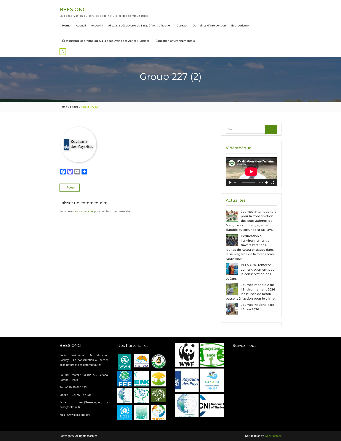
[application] (251, 171)
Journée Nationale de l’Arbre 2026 (257, 307)
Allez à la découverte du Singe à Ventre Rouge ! (139, 25)
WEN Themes (273, 436)
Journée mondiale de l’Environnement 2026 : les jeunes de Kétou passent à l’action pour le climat (251, 291)
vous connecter (84, 211)
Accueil (81, 25)
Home (66, 25)
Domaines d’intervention (209, 25)
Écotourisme (240, 25)
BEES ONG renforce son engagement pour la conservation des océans (251, 271)
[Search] (62, 51)
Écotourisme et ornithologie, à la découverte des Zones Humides (106, 40)
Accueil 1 (97, 25)
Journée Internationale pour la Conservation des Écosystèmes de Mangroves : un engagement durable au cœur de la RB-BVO (251, 221)
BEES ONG (73, 9)
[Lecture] (230, 182)
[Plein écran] (272, 182)
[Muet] (266, 182)
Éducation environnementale (175, 40)
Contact (182, 25)
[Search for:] (251, 129)
